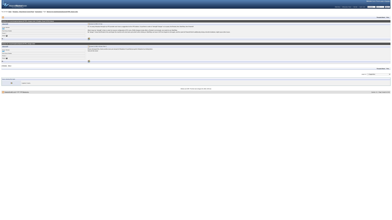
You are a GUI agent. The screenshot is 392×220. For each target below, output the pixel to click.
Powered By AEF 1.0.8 (10, 92)
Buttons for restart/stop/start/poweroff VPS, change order (62, 11)
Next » (9, 65)
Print (387, 17)
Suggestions (38, 11)
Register (387, 1)
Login (381, 1)
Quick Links (362, 7)
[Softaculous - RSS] (3, 92)
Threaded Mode (381, 17)
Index (9, 11)
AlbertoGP (5, 24)
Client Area (337, 7)
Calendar (355, 7)
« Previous (4, 65)
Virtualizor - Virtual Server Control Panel (23, 11)
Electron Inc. (26, 92)
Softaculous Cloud (346, 7)
